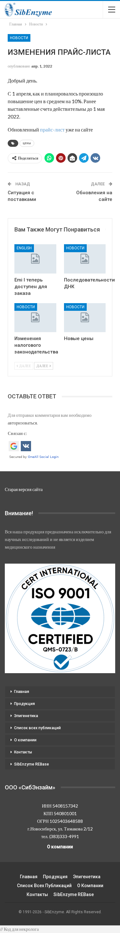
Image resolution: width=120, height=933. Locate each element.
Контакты (23, 752)
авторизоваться (22, 422)
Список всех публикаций (37, 728)
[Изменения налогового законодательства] (35, 317)
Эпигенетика (26, 716)
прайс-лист (52, 129)
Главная (21, 691)
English (24, 248)
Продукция (24, 704)
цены (27, 143)
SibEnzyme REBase (31, 764)
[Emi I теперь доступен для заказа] (35, 258)
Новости (19, 38)
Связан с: (17, 433)
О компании (25, 740)
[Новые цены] (85, 317)
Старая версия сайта (24, 489)
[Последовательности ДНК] (85, 258)
